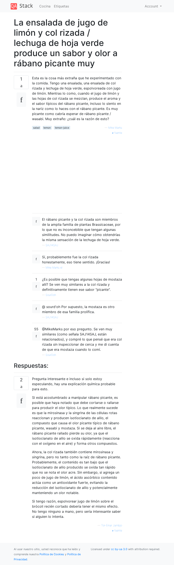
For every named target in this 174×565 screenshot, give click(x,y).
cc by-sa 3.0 (119, 549)
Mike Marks (115, 127)
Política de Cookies (52, 554)
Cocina (45, 6)
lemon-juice (62, 127)
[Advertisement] (77, 172)
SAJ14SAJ (52, 245)
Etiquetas (61, 6)
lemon (47, 127)
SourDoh (51, 295)
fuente (118, 132)
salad (36, 127)
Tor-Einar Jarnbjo (111, 525)
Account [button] (152, 6)
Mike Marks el (54, 267)
